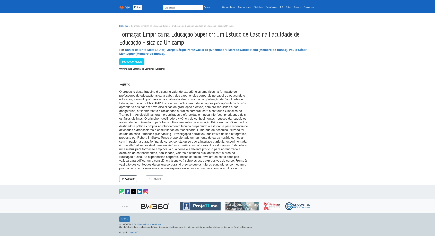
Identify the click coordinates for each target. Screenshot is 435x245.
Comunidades (228, 6)
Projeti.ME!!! (134, 232)
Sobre (288, 6)
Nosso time (309, 6)
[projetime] (200, 205)
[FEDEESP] (272, 205)
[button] (121, 191)
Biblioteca (258, 6)
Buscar (207, 7)
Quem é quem (244, 6)
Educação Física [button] (131, 61)
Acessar (129, 179)
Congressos (271, 6)
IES (281, 6)
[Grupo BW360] (155, 205)
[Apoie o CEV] (242, 205)
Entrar (137, 7)
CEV (123, 219)
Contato (297, 6)
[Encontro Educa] (298, 205)
